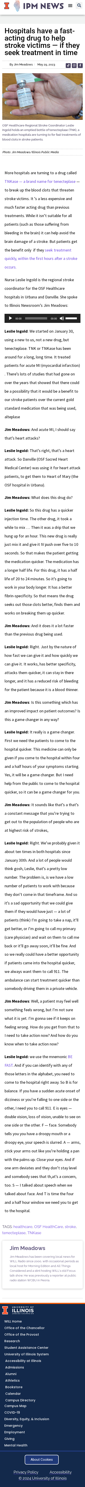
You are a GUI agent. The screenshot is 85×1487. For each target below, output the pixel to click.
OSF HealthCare (48, 1226)
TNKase (34, 1233)
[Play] (10, 318)
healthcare (22, 1226)
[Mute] (62, 318)
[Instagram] (74, 65)
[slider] (72, 318)
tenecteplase (14, 1233)
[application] (42, 318)
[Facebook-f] (80, 65)
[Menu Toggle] (70, 5)
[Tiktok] (68, 65)
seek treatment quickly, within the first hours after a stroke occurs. (41, 258)
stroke (70, 1226)
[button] (79, 5)
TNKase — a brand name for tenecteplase (40, 181)
